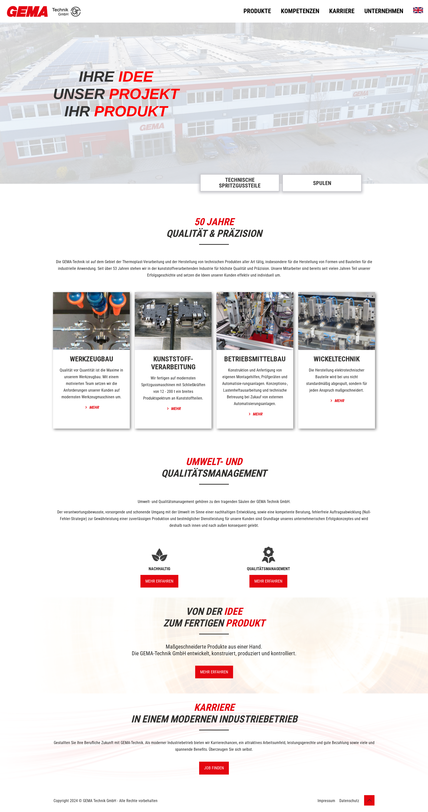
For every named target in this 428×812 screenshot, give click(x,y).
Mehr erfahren (159, 581)
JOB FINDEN (214, 768)
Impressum (326, 800)
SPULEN (322, 183)
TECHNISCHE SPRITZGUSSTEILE (240, 183)
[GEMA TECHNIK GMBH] (43, 11)
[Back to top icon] (369, 800)
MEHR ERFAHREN (214, 672)
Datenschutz (349, 800)
